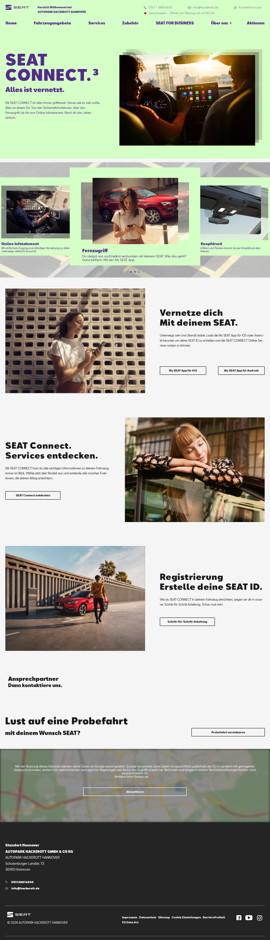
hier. (152, 776)
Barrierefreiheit (214, 917)
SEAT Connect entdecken (33, 495)
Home (11, 23)
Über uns (219, 23)
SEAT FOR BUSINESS (175, 23)
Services (96, 23)
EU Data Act (130, 922)
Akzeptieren (135, 791)
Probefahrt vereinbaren (228, 732)
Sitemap (164, 917)
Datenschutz (147, 917)
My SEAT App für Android (241, 370)
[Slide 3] (139, 272)
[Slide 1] (131, 272)
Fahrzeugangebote (52, 23)
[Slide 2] (135, 272)
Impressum (129, 917)
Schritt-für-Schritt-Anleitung (187, 621)
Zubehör (130, 23)
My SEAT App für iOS (183, 370)
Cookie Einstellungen (186, 917)
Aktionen (255, 23)
